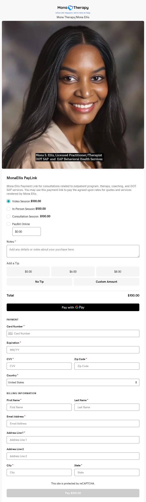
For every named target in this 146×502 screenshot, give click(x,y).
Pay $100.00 (73, 493)
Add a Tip (13, 263)
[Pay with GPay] (73, 307)
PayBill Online (21, 224)
